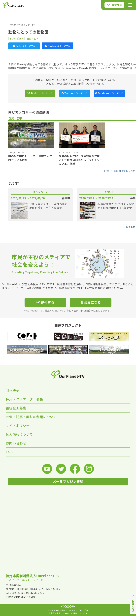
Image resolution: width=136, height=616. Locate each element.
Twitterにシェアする (25, 45)
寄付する (116, 5)
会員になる (92, 302)
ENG (9, 451)
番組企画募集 (16, 408)
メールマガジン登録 (68, 481)
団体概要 (12, 390)
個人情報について (19, 434)
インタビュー (16, 38)
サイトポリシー (18, 425)
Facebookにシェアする (59, 45)
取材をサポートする (42, 93)
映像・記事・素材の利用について (31, 416)
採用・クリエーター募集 (24, 399)
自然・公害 (33, 38)
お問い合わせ (16, 443)
